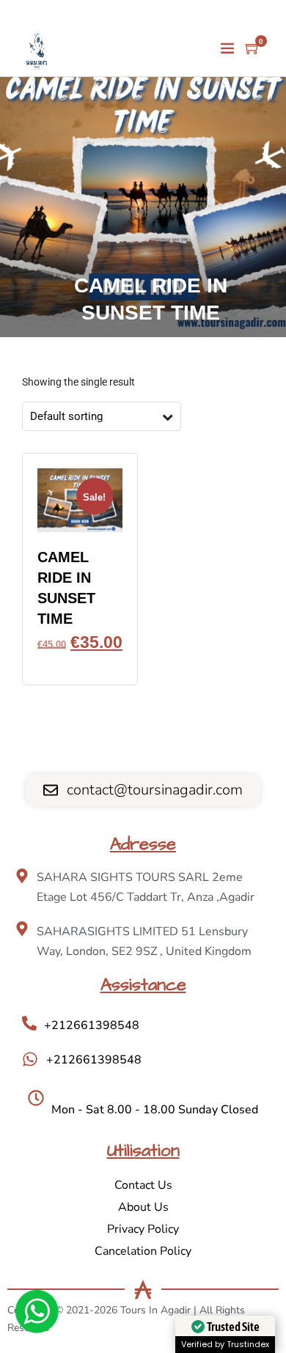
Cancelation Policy (143, 1251)
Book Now (80, 663)
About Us (143, 1207)
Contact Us (143, 1185)
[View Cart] (253, 49)
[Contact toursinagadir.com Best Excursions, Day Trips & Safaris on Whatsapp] (37, 1314)
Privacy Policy (143, 1229)
